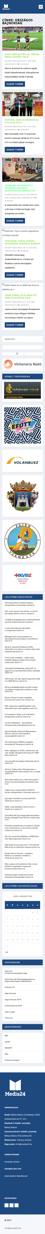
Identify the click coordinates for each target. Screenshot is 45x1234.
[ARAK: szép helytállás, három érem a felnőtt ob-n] (22, 39)
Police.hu (9, 1018)
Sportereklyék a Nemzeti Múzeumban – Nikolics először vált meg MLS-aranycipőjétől (21, 733)
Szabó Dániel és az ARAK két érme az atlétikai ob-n (21, 296)
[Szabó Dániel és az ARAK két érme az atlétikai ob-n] (22, 287)
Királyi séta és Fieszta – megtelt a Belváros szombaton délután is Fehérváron (19, 855)
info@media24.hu (23, 1144)
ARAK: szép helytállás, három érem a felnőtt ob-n (22, 55)
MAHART (8, 1048)
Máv (6, 1054)
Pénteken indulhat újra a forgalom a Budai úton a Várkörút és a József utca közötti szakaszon (22, 828)
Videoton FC (10, 987)
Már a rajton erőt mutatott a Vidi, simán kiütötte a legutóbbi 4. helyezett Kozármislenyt (21, 866)
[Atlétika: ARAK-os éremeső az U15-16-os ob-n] (22, 104)
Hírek (6, 198)
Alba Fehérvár (10, 993)
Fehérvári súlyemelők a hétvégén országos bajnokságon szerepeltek (20, 188)
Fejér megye (10, 1012)
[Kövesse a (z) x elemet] (16, 1205)
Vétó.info (8, 971)
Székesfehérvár (10, 64)
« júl (6, 952)
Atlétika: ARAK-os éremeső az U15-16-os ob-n (21, 121)
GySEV (7, 1042)
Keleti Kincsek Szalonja (14, 979)
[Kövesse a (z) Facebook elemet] (6, 1205)
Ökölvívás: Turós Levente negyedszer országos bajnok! (22, 242)
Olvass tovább (14, 84)
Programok (12, 198)
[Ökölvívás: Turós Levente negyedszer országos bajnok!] (22, 233)
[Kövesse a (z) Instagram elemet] (12, 1205)
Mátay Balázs (17, 61)
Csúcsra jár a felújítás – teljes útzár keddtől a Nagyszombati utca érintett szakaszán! (20, 660)
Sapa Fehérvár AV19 (13, 1000)
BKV (6, 1036)
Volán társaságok (12, 1060)
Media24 (15, 194)
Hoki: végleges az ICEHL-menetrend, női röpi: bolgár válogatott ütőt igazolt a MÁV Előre (22, 753)
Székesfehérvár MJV (13, 1006)
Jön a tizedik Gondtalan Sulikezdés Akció (22, 761)
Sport (34, 61)
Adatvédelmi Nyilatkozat (15, 1176)
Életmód (34, 194)
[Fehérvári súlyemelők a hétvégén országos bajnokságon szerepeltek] (22, 170)
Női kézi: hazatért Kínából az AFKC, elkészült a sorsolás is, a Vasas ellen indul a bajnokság (22, 649)
